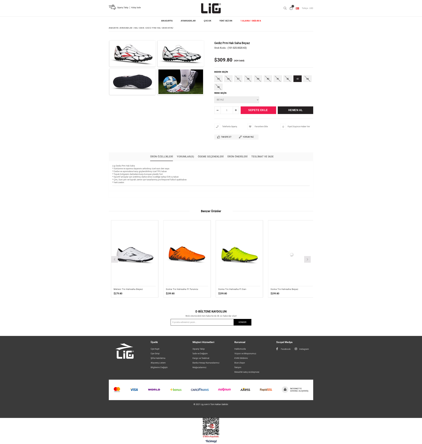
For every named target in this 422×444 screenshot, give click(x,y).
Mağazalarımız (199, 367)
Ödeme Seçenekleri (211, 156)
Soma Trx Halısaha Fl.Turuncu (142, 289)
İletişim (237, 367)
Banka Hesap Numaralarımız (206, 363)
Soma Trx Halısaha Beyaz (244, 289)
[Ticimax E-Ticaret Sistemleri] (211, 441)
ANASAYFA (167, 20)
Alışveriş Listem (158, 363)
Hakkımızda (240, 349)
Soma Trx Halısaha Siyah (296, 289)
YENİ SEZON (225, 20)
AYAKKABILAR (188, 20)
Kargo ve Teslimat (201, 358)
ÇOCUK (207, 20)
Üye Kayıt (155, 349)
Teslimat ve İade (262, 156)
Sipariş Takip (122, 7)
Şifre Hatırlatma (158, 358)
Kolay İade (136, 7)
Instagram (304, 349)
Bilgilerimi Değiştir (159, 367)
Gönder (242, 322)
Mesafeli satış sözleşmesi (246, 372)
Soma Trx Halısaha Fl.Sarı (192, 289)
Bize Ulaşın (239, 363)
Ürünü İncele (152, 254)
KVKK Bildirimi (241, 358)
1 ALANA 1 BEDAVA (251, 20)
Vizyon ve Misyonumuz (245, 353)
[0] (291, 8)
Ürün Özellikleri (161, 156)
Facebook (285, 349)
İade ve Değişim (200, 353)
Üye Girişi (155, 353)
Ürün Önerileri (237, 156)
